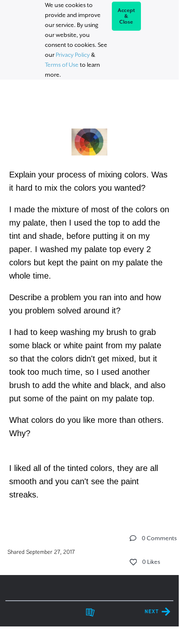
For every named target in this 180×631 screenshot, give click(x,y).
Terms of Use (62, 64)
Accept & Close (127, 16)
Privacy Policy (73, 54)
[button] (133, 538)
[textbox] (89, 300)
